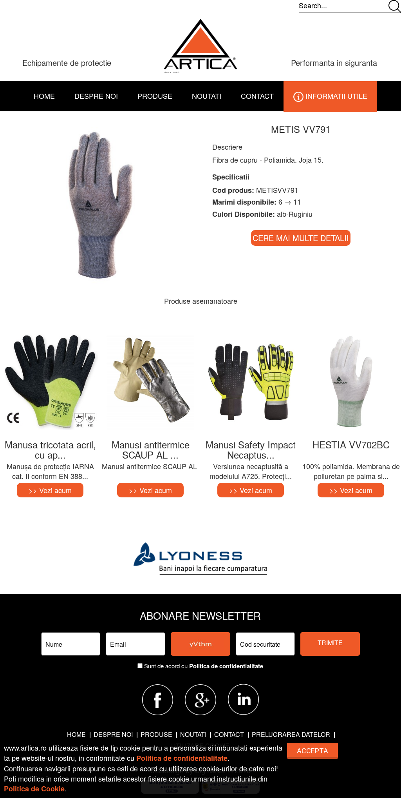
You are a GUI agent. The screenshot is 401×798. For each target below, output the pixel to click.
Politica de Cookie (34, 788)
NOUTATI (206, 96)
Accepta (312, 751)
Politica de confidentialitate (226, 666)
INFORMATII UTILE (335, 96)
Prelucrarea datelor (291, 734)
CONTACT (257, 96)
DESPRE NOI (96, 96)
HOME (44, 96)
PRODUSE (156, 734)
